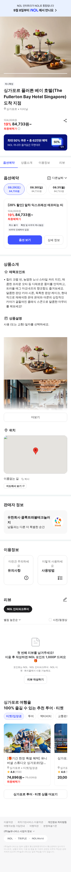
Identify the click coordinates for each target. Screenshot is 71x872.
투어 (31, 716)
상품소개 (26, 162)
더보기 (35, 417)
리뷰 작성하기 (35, 679)
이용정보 (44, 162)
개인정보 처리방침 (57, 822)
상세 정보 (54, 240)
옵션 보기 (25, 240)
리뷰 (62, 162)
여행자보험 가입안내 (14, 825)
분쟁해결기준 (50, 825)
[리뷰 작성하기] (65, 599)
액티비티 (45, 716)
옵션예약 (9, 162)
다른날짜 (57, 178)
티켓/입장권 (14, 716)
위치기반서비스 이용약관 (30, 822)
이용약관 (8, 822)
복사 (26, 478)
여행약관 (34, 825)
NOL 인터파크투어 (18, 609)
